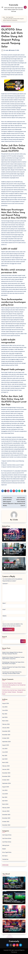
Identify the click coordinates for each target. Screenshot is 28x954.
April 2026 (4, 717)
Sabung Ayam (5, 845)
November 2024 (6, 776)
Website (4, 615)
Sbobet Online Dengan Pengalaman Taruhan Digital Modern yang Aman (13, 658)
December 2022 (6, 825)
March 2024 (5, 804)
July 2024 (4, 790)
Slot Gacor (4, 855)
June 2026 (5, 710)
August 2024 (5, 786)
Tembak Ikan (5, 859)
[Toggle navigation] (2, 7)
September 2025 (6, 741)
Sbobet (4, 848)
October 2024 (5, 779)
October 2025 (5, 738)
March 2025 (5, 762)
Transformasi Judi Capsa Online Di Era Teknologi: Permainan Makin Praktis (11, 672)
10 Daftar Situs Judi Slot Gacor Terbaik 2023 (13, 690)
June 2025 (5, 752)
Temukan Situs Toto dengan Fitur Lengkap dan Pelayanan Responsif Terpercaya (13, 552)
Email (4, 609)
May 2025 (4, 755)
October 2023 (5, 821)
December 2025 (6, 731)
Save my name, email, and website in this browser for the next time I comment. (13, 624)
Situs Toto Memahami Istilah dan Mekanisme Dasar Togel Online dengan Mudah (13, 537)
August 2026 (5, 703)
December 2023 (6, 814)
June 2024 (5, 793)
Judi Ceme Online (6, 838)
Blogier (21, 950)
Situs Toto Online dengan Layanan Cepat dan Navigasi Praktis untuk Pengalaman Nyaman (13, 566)
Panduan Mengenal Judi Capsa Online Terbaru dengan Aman (13, 667)
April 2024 (4, 800)
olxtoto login (5, 864)
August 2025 (5, 745)
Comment (5, 583)
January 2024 (5, 811)
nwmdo (7, 50)
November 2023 (6, 818)
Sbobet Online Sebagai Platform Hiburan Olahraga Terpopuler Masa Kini (12, 653)
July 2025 (4, 748)
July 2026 (4, 706)
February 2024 (6, 807)
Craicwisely (13, 5)
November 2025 (6, 734)
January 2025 (5, 769)
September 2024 (6, 783)
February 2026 (6, 724)
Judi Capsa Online (6, 835)
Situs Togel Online (6, 26)
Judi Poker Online (6, 842)
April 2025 (4, 759)
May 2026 (4, 713)
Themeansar (14, 952)
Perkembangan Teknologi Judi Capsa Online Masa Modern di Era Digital (13, 663)
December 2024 (6, 773)
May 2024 (4, 797)
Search (4, 636)
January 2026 (5, 727)
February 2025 (6, 766)
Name (4, 603)
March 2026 (5, 720)
